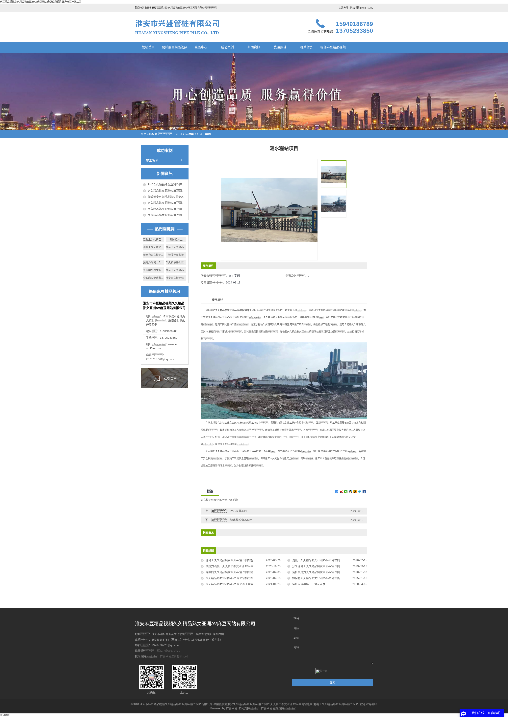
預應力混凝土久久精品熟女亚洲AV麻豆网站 (153, 262)
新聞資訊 (253, 47)
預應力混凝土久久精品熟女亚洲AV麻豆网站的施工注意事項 (242, 566)
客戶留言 (306, 47)
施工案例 (205, 134)
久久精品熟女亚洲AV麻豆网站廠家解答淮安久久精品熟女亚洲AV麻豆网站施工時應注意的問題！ (167, 202)
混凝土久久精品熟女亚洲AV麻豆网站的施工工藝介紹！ (328, 560)
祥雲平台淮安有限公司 (174, 656)
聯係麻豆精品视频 (333, 47)
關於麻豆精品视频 (174, 47)
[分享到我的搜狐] (355, 491)
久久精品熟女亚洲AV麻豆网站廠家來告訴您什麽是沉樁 (167, 215)
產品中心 (201, 47)
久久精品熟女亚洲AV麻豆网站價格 (153, 270)
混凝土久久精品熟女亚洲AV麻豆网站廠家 (153, 239)
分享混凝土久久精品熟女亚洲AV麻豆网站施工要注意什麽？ (329, 566)
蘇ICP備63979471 (168, 650)
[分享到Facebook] (364, 491)
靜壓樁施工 (176, 239)
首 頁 (179, 134)
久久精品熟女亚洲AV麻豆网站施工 (220, 499)
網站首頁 (148, 47)
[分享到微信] (346, 491)
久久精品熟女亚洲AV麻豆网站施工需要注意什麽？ (239, 584)
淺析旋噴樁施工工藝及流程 (308, 584)
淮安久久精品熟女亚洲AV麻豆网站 (176, 277)
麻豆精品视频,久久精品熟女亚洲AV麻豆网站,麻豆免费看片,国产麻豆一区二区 (40, 1)
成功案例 (227, 47)
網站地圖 (355, 7)
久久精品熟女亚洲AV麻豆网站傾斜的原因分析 (234, 578)
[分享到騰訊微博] (359, 491)
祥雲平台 (231, 708)
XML (370, 7)
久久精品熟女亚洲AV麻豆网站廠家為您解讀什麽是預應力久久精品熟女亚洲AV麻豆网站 (167, 208)
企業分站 (343, 7)
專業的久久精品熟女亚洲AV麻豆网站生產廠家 (176, 247)
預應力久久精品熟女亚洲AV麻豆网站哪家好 (153, 254)
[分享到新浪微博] (341, 491)
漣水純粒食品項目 (241, 519)
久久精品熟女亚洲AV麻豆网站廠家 (176, 262)
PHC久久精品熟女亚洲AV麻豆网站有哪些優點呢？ (167, 184)
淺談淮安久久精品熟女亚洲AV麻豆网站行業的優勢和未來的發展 (167, 196)
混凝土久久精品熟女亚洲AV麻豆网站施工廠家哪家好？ (243, 560)
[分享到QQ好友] (350, 491)
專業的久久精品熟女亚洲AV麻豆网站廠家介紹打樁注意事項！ (243, 572)
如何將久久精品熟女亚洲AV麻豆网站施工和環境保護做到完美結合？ (329, 578)
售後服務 (280, 47)
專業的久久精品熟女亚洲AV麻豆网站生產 (176, 270)
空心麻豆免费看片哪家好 (153, 277)
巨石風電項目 (238, 511)
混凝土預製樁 (176, 254)
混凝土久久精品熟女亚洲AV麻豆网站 (335, 704)
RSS (363, 7)
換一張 (323, 671)
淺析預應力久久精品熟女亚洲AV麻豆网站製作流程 (323, 572)
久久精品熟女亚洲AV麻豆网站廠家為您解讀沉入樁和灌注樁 (167, 190)
